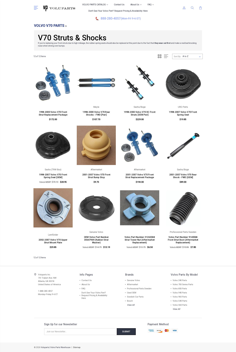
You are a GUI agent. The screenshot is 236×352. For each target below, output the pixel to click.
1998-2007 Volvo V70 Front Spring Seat (183, 113)
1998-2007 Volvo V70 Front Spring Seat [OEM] (53, 176)
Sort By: (177, 56)
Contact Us (119, 4)
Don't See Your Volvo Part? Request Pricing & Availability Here (118, 11)
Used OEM (131, 292)
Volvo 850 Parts (180, 288)
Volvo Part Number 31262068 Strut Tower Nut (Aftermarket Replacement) (140, 240)
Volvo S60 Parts (180, 305)
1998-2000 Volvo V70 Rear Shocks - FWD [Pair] (96, 113)
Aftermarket (132, 284)
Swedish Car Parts (135, 297)
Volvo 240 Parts (180, 280)
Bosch (130, 301)
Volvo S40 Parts (180, 301)
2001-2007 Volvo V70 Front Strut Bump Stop (96, 176)
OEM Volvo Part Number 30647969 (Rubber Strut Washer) (96, 240)
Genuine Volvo (133, 280)
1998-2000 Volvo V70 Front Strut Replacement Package (53, 113)
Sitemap (76, 347)
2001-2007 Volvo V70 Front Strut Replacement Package (139, 176)
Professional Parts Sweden (139, 288)
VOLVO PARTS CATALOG (94, 4)
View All (131, 305)
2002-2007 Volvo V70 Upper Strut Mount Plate (53, 241)
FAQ (149, 4)
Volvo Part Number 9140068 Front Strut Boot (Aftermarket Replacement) (183, 240)
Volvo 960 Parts (180, 297)
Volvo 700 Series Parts (183, 284)
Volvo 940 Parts (180, 292)
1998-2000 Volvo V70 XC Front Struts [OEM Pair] (139, 113)
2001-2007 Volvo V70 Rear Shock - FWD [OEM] (183, 176)
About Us (134, 4)
